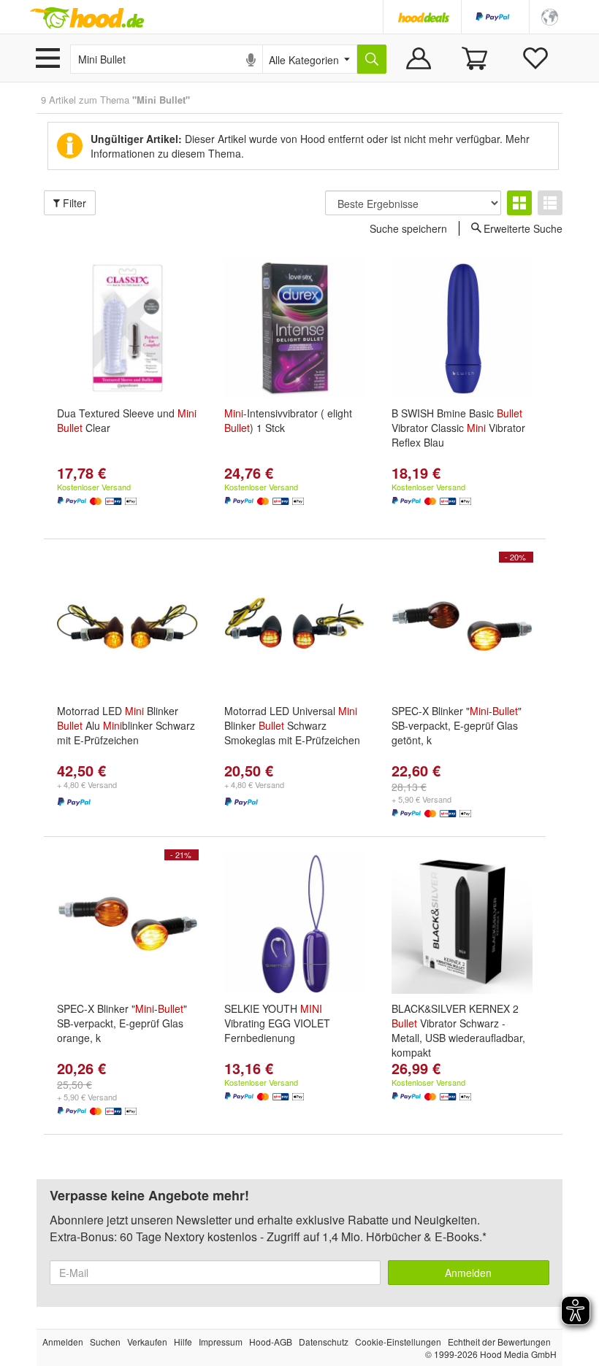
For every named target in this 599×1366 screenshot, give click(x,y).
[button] (549, 15)
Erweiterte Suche (523, 227)
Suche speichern (408, 228)
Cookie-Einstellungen (398, 1341)
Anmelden (468, 1272)
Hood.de (87, 18)
